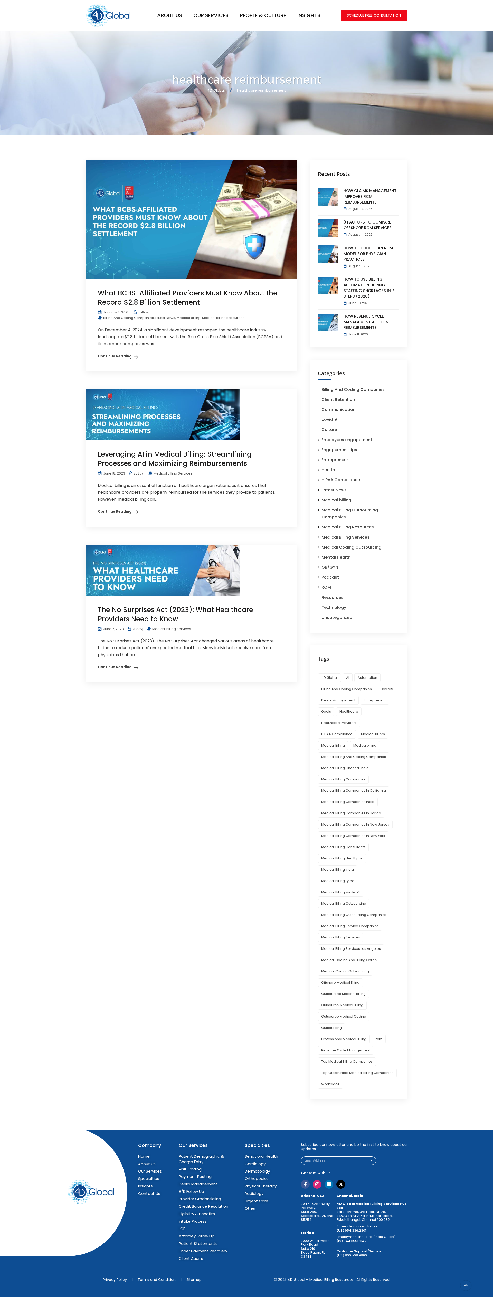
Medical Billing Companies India (347, 801)
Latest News (165, 317)
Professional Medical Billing (343, 1039)
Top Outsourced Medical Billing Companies (357, 1072)
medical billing (333, 745)
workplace (330, 1084)
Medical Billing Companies (343, 779)
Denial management (338, 700)
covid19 (329, 419)
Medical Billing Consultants (343, 847)
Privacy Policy (115, 1279)
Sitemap (194, 1279)
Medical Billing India (337, 869)
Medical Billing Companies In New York (353, 835)
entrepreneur (375, 700)
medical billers (373, 734)
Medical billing (189, 317)
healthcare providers (339, 722)
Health (328, 470)
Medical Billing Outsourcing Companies (354, 914)
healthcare (348, 711)
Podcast (330, 577)
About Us (169, 15)
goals (326, 711)
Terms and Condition (157, 1279)
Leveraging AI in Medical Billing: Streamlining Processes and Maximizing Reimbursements (175, 459)
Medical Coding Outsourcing (351, 547)
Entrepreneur (334, 460)
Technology (333, 608)
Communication (338, 409)
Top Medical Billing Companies (347, 1061)
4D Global (329, 677)
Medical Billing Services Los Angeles (351, 948)
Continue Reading (115, 356)
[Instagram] (317, 1184)
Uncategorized (336, 618)
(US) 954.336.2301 (351, 1230)
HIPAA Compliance (340, 480)
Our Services (211, 15)
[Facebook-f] (305, 1184)
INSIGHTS (308, 15)
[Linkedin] (329, 1184)
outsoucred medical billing (343, 993)
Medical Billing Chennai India (345, 768)
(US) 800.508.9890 (352, 1255)
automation (367, 677)
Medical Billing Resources (223, 317)
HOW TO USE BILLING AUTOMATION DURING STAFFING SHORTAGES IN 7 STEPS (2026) (369, 288)
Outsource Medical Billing (342, 1005)
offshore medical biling (340, 982)
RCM (326, 587)
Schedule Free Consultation (374, 15)
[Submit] (371, 1160)
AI (347, 677)
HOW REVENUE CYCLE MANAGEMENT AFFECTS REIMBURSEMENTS (366, 322)
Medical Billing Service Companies (350, 926)
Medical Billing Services (173, 473)
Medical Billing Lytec (337, 880)
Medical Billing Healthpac (342, 858)
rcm (378, 1039)
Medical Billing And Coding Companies (353, 756)
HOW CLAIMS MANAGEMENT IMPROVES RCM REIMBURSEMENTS (370, 196)
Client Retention (338, 399)
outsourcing (331, 1027)
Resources (332, 598)
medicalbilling (364, 745)
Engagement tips (339, 450)
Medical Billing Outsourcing (343, 903)
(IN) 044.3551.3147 (351, 1241)
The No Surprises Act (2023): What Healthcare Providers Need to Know (175, 614)
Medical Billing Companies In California (353, 790)
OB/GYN (329, 567)
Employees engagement (346, 440)
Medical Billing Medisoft (340, 892)
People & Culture (263, 15)
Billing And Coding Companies (128, 317)
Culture (329, 429)
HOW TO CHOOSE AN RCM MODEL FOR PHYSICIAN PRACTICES (368, 253)
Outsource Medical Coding (343, 1016)
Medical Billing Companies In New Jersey (355, 824)
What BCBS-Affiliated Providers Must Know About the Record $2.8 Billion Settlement (187, 297)
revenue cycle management (345, 1050)
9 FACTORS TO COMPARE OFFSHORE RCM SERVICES (368, 224)
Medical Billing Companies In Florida (351, 813)
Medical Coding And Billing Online (349, 959)
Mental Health (335, 557)
